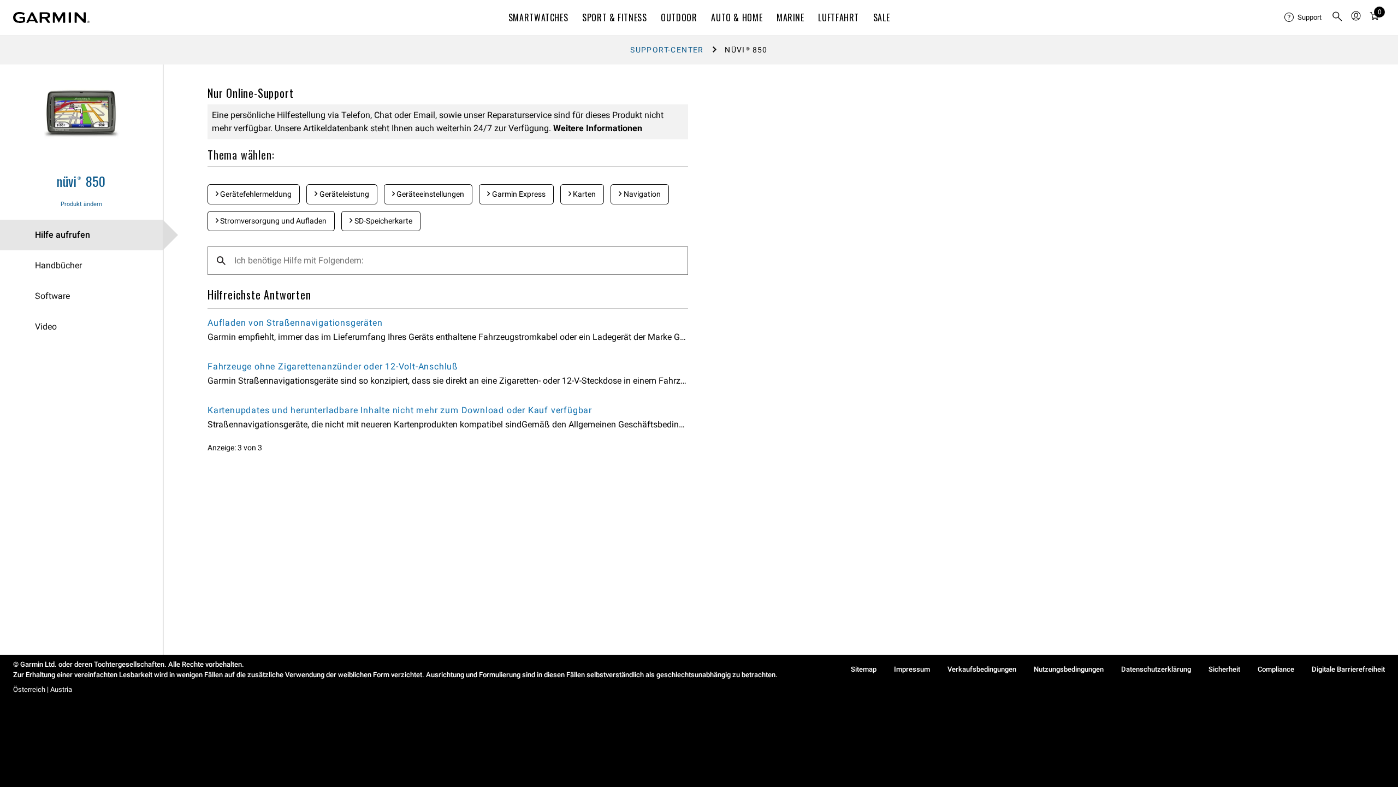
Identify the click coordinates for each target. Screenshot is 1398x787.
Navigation (641, 194)
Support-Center (667, 49)
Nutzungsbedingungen (1069, 669)
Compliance (1276, 669)
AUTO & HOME (736, 17)
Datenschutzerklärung (1156, 669)
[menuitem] (1303, 17)
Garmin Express (518, 194)
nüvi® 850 (81, 181)
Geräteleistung (343, 194)
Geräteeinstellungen (429, 194)
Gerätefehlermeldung (255, 194)
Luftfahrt (838, 17)
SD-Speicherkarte (382, 220)
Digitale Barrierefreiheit (1348, 669)
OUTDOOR (679, 17)
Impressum (912, 669)
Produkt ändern (81, 204)
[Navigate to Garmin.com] (51, 17)
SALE (881, 17)
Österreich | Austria (42, 689)
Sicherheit (1224, 669)
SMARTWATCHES (538, 17)
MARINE (790, 17)
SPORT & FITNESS (614, 17)
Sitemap (863, 669)
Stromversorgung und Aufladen (272, 220)
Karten (583, 194)
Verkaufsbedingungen (981, 669)
